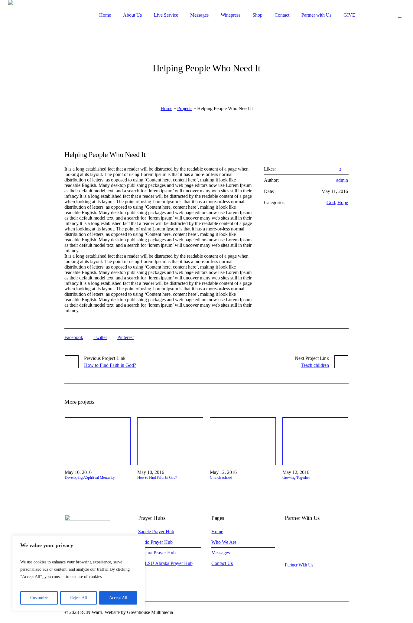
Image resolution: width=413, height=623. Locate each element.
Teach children (315, 365)
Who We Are (223, 542)
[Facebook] (323, 612)
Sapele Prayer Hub (156, 531)
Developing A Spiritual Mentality (90, 477)
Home (166, 108)
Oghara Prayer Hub (157, 552)
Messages (220, 552)
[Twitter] (330, 612)
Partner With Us (299, 564)
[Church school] (243, 441)
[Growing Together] (315, 441)
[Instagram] (344, 612)
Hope (342, 202)
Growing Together (296, 477)
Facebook (73, 337)
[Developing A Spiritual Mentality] (98, 441)
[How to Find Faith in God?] (170, 441)
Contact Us (222, 563)
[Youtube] (337, 612)
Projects (184, 108)
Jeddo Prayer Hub (155, 542)
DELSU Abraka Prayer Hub (165, 563)
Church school (221, 477)
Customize (39, 597)
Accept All (118, 597)
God (331, 202)
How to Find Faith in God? (110, 365)
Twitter (100, 337)
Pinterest (125, 337)
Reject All (78, 597)
